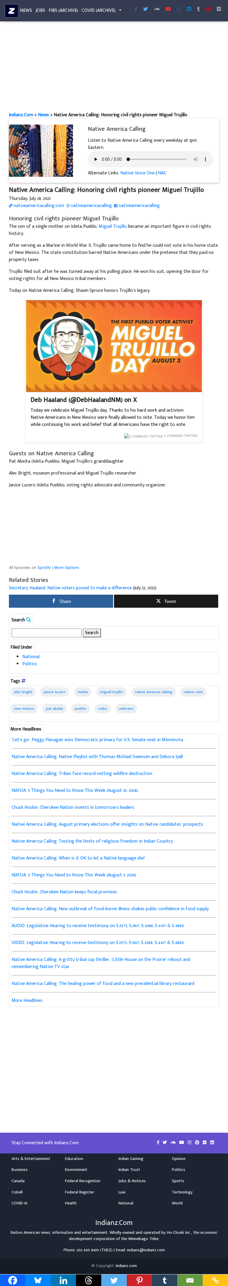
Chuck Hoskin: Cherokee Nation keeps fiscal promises (64, 892)
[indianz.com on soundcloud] (173, 1142)
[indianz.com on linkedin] (212, 1142)
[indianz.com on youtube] (168, 9)
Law (121, 1192)
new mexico (24, 708)
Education (74, 1158)
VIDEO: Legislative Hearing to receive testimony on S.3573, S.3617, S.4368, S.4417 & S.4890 (98, 943)
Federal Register (79, 1192)
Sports (178, 1181)
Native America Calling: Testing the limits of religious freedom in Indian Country (92, 841)
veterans (126, 708)
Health (71, 1203)
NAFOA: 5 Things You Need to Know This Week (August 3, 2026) (74, 875)
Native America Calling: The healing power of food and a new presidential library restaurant (103, 984)
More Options (66, 567)
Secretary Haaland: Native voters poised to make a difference (70, 588)
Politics (29, 664)
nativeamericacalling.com (38, 206)
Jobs (40, 11)
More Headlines (27, 1001)
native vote (193, 692)
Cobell (17, 1192)
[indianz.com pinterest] (208, 9)
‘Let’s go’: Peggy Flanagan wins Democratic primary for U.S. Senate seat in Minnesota (97, 740)
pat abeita (54, 708)
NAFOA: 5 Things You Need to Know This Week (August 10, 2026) (75, 791)
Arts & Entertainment (31, 1158)
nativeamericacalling (91, 206)
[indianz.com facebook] (136, 9)
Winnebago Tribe (143, 1238)
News (26, 11)
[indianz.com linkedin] (189, 9)
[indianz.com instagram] (179, 9)
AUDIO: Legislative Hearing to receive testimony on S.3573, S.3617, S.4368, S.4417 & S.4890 (98, 926)
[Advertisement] (114, 67)
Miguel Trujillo (113, 226)
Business (20, 1169)
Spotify (44, 567)
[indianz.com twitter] (145, 9)
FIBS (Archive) (63, 11)
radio (102, 708)
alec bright (23, 692)
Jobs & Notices (132, 1181)
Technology (182, 1192)
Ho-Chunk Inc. (179, 1232)
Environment (76, 1169)
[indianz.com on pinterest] (197, 1142)
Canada (18, 1181)
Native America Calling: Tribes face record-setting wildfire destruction (82, 774)
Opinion (179, 1158)
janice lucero (55, 692)
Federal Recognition (82, 1181)
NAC (162, 173)
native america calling (153, 692)
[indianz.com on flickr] (218, 9)
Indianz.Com (21, 115)
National (30, 657)
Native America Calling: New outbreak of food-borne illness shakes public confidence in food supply (110, 909)
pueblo (80, 708)
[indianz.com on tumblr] (198, 9)
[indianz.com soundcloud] (156, 9)
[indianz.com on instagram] (190, 1142)
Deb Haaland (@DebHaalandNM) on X (84, 399)
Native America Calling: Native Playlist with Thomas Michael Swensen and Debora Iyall (97, 757)
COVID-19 (19, 1203)
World (177, 1203)
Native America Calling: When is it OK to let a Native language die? (78, 858)
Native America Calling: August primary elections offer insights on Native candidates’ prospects (107, 824)
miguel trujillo (111, 692)
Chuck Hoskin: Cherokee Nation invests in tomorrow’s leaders (73, 807)
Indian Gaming (130, 1158)
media (82, 692)
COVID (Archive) (98, 11)
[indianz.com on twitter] (165, 1142)
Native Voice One (137, 173)
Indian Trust (129, 1169)
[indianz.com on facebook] (158, 1142)
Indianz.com (126, 1265)
